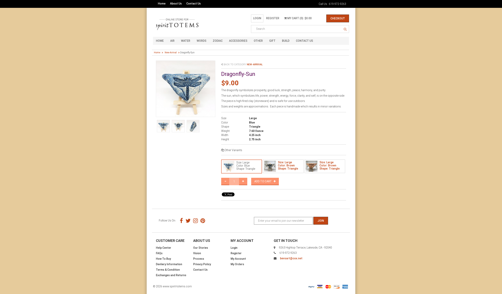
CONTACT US (304, 40)
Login (257, 18)
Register (272, 18)
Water (185, 40)
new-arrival (171, 52)
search (345, 29)
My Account (238, 258)
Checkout (337, 18)
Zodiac (218, 40)
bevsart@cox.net (291, 258)
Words (201, 40)
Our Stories (200, 247)
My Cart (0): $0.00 (299, 18)
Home (162, 3)
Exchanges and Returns (171, 275)
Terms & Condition (168, 269)
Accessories (238, 40)
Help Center (163, 247)
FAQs (159, 253)
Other (258, 40)
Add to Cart (264, 181)
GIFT (272, 40)
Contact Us (193, 3)
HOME (160, 40)
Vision (197, 253)
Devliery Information (169, 264)
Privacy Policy (202, 264)
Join (320, 220)
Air (172, 40)
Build (285, 40)
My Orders (237, 264)
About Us (176, 3)
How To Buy (163, 258)
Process (198, 258)
